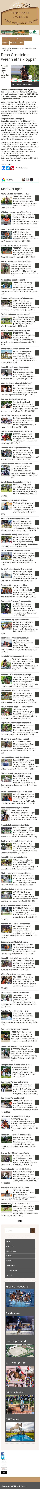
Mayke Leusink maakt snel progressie (16, 431)
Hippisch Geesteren (17, 1286)
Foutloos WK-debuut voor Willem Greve (17, 298)
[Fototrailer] (4, 1465)
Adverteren (10, 1246)
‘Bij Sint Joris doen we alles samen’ (15, 314)
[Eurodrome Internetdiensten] (20, 180)
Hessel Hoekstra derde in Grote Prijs (16, 675)
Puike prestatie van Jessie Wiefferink (16, 261)
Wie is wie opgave (12, 1270)
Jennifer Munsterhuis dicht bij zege (15, 1116)
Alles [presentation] (4, 39)
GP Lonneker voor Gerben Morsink (15, 739)
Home (8, 1241)
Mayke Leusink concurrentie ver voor (16, 773)
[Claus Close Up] (4, 1461)
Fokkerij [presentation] (20, 43)
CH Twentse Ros (15, 1362)
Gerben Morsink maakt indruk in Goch (16, 464)
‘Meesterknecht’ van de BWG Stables (16, 1169)
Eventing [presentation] (5, 43)
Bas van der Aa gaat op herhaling (14, 1082)
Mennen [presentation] (13, 43)
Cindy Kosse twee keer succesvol (15, 638)
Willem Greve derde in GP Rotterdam (16, 905)
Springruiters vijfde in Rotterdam (14, 942)
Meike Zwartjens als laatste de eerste (16, 1046)
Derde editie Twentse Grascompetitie (16, 601)
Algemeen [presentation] (11, 39)
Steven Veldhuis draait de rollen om (15, 757)
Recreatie (9, 1260)
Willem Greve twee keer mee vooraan (16, 974)
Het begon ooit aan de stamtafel (14, 500)
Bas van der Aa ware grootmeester (15, 1029)
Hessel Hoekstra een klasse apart (15, 367)
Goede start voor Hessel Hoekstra (15, 993)
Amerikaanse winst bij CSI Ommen (15, 808)
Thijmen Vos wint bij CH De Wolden (15, 691)
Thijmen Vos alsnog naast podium (15, 535)
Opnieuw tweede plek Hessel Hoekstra (16, 841)
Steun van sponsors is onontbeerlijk (15, 1135)
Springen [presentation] (20, 39)
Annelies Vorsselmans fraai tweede (15, 924)
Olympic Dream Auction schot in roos (16, 1065)
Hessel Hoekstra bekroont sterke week (17, 958)
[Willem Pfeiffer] (4, 1469)
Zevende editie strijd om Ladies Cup (15, 447)
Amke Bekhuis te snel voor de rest (15, 349)
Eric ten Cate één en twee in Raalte (15, 1153)
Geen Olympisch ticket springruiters (15, 229)
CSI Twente (12, 1419)
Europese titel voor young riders (14, 585)
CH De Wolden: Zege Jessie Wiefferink (17, 707)
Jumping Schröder (17, 1341)
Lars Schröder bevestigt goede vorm (16, 482)
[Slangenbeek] (4, 1472)
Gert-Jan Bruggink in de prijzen (13, 399)
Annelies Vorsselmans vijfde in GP (15, 1011)
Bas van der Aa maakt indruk (12, 1098)
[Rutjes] (20, 32)
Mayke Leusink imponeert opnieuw (15, 194)
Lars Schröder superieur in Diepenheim (17, 656)
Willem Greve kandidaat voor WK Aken (16, 792)
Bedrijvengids (11, 1251)
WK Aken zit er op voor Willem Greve (16, 212)
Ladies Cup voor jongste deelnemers (16, 415)
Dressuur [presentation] (28, 39)
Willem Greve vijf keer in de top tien (15, 330)
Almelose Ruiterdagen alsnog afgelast (17, 889)
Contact (9, 1275)
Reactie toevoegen (22, 168)
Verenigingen (10, 1265)
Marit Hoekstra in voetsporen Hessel (16, 873)
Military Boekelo (15, 1392)
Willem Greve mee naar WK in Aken (15, 519)
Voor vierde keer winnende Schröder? (16, 383)
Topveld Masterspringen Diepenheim (16, 723)
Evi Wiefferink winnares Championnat (17, 569)
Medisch (9, 1256)
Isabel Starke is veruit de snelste (14, 245)
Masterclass (13, 1313)
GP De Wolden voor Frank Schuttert (15, 551)
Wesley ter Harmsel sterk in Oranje (15, 1187)
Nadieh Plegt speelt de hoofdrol (14, 280)
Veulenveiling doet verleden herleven (16, 1204)
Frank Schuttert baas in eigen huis (15, 825)
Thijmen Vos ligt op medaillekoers (15, 620)
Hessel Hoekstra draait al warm (14, 857)
